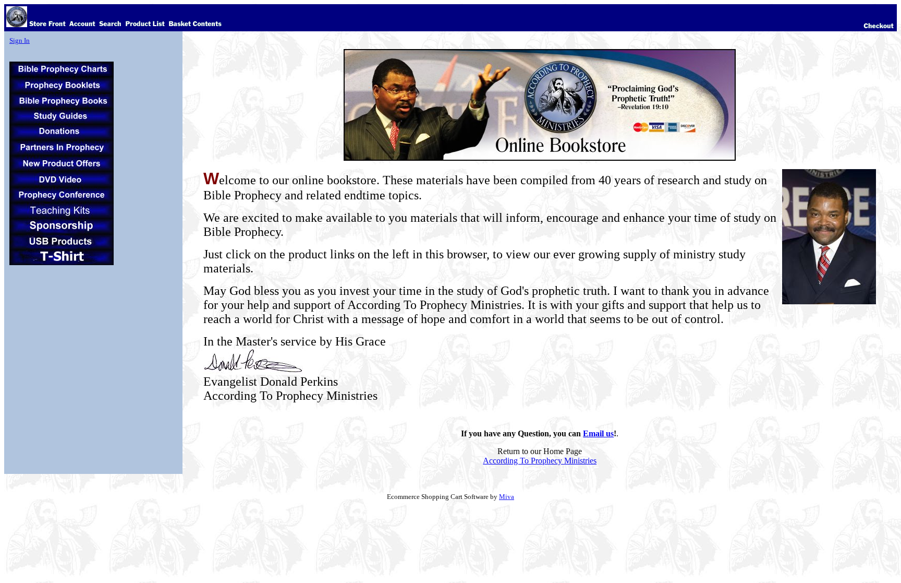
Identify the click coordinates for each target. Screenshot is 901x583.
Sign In (19, 40)
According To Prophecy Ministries (539, 460)
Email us (598, 433)
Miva (506, 497)
